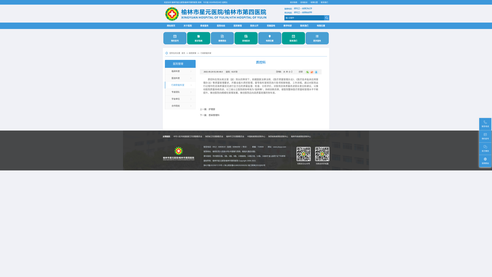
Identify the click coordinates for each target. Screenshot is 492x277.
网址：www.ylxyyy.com (277, 147)
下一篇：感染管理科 (209, 115)
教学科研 (288, 26)
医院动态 (221, 26)
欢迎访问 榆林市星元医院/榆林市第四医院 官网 (183, 2)
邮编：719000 (258, 147)
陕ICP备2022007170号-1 (214, 165)
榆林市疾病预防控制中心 (301, 136)
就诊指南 (294, 2)
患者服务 (204, 26)
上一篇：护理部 (207, 109)
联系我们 (324, 2)
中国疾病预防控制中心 (256, 136)
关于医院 (188, 26)
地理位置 (314, 2)
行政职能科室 (206, 53)
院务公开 (254, 26)
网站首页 (171, 26)
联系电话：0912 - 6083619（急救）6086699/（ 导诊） (226, 147)
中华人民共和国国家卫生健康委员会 (187, 136)
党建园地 (271, 26)
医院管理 (238, 26)
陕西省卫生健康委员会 (214, 136)
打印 (301, 72)
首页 (183, 53)
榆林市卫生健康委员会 (235, 136)
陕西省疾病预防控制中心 (278, 136)
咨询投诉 (304, 2)
